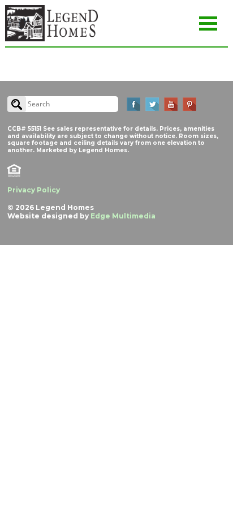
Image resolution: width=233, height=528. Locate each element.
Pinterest (189, 104)
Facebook (133, 104)
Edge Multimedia (123, 216)
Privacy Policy (33, 190)
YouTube (171, 104)
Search (16, 104)
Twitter (152, 104)
